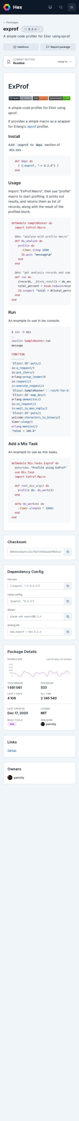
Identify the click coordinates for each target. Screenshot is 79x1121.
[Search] (61, 7)
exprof (10, 29)
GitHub (11, 750)
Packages (12, 22)
